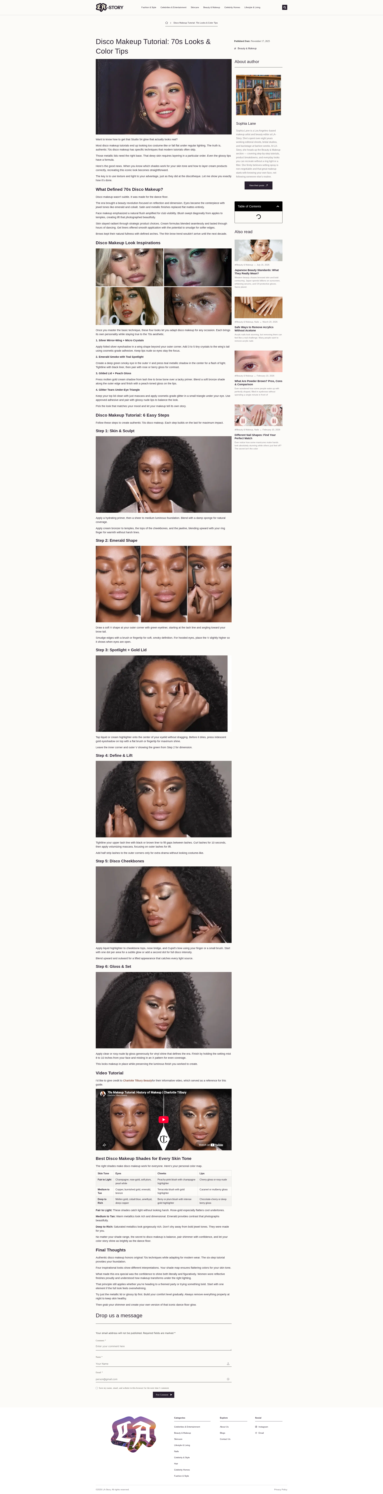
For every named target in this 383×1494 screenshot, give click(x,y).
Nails (256, 322)
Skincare (195, 7)
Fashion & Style (148, 7)
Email (99, 1372)
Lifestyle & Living (252, 7)
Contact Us (225, 1439)
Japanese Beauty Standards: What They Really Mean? (257, 272)
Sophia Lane (246, 123)
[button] (277, 206)
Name (99, 1357)
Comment (101, 1340)
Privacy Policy (280, 1489)
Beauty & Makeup (211, 7)
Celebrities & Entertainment (173, 7)
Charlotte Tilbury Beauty (137, 1080)
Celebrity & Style (182, 1457)
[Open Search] (284, 7)
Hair (176, 1463)
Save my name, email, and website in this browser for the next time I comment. (134, 1388)
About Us (224, 1427)
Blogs (222, 1433)
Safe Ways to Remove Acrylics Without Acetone (254, 329)
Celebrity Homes (232, 7)
